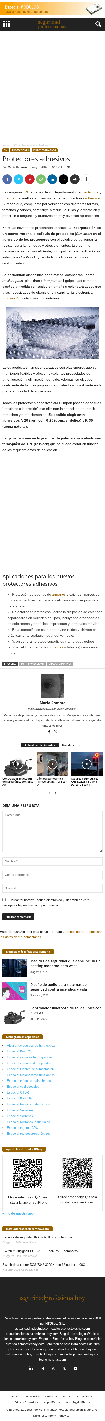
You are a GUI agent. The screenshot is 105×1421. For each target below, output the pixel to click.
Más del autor (71, 745)
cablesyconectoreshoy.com (70, 1328)
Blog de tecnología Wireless (79, 1334)
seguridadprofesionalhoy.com (79, 1354)
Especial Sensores (20, 1110)
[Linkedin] (52, 179)
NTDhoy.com (49, 1354)
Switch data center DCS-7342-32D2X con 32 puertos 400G (43, 1264)
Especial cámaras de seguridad (29, 1063)
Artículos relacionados (40, 745)
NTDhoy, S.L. (55, 1323)
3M (15, 145)
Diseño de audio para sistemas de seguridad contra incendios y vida (58, 986)
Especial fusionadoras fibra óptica (31, 1075)
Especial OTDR (18, 1092)
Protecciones (20, 150)
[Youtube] (75, 1369)
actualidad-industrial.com (32, 1328)
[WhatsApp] (41, 179)
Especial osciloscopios (23, 1086)
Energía (8, 198)
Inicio (5, 145)
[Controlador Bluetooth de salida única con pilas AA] (18, 764)
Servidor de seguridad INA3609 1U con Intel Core (37, 1237)
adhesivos (93, 198)
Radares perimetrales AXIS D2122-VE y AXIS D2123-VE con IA (84, 781)
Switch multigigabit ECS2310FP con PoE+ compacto (40, 1251)
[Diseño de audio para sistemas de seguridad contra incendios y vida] (14, 991)
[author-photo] (52, 686)
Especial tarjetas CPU (22, 1128)
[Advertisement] (52, 86)
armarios (59, 594)
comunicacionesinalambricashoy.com (32, 1334)
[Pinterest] (30, 179)
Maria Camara (17, 167)
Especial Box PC (19, 1051)
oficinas (57, 647)
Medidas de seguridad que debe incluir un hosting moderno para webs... (65, 963)
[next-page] (55, 792)
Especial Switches (20, 1116)
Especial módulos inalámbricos (29, 1081)
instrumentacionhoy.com (22, 1354)
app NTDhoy (52, 1402)
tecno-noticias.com (52, 1359)
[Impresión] (75, 179)
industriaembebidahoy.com (35, 1349)
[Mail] (41, 1369)
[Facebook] (7, 179)
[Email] (63, 179)
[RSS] (53, 1369)
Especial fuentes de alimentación (30, 1069)
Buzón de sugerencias (26, 1396)
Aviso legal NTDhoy (77, 1402)
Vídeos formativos (44, 150)
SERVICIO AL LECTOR (58, 1396)
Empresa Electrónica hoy (56, 1339)
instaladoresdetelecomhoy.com (27, 1228)
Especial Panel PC (20, 1098)
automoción (11, 298)
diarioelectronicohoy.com (20, 1339)
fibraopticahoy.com (31, 1344)
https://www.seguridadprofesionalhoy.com (52, 708)
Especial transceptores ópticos (29, 1133)
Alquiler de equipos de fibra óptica (31, 1045)
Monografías (85, 1396)
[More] (86, 179)
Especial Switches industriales (28, 1122)
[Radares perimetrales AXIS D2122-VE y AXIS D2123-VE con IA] (87, 764)
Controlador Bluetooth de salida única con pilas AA (17, 781)
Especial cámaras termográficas (29, 1057)
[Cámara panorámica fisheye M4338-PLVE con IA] (52, 764)
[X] (18, 179)
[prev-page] (49, 792)
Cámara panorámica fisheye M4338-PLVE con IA (52, 781)
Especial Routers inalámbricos (28, 1104)
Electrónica (90, 192)
